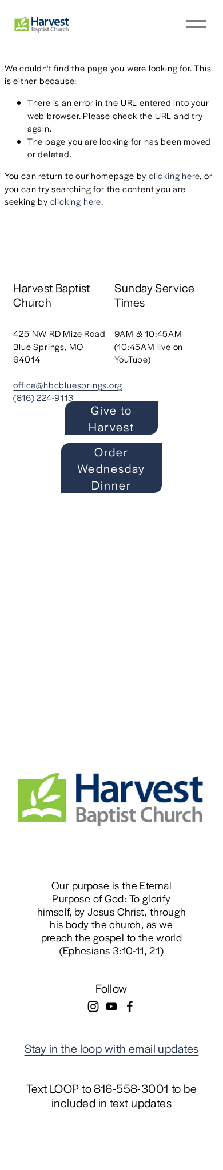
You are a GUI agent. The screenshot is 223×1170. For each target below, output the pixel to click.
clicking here (174, 175)
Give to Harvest (112, 418)
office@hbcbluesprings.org (67, 385)
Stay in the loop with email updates (112, 1048)
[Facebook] (130, 1006)
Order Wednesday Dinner (111, 468)
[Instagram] (93, 1006)
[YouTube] (111, 1006)
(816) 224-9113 (43, 397)
